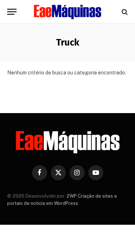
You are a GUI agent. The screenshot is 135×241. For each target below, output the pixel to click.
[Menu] (12, 12)
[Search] (124, 12)
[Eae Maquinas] (67, 11)
